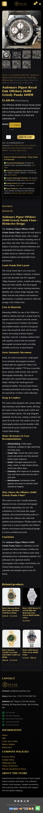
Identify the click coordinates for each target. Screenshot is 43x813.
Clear (11, 129)
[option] (15, 125)
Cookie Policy (8, 760)
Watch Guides (8, 744)
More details (12, 175)
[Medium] (18, 801)
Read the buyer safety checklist (22, 193)
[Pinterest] (21, 801)
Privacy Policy (8, 757)
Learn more (19, 185)
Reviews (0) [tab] (7, 211)
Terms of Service (10, 766)
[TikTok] (25, 801)
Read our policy (31, 180)
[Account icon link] (40, 4)
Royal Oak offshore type (19, 145)
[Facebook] (15, 801)
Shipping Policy (9, 763)
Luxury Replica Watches (19, 75)
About (5, 735)
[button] (37, 14)
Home (4, 75)
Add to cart (25, 137)
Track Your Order (10, 741)
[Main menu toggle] (4, 4)
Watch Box (7, 747)
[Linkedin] (28, 801)
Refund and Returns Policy (14, 769)
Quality (5, 124)
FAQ (4, 738)
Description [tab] (7, 206)
